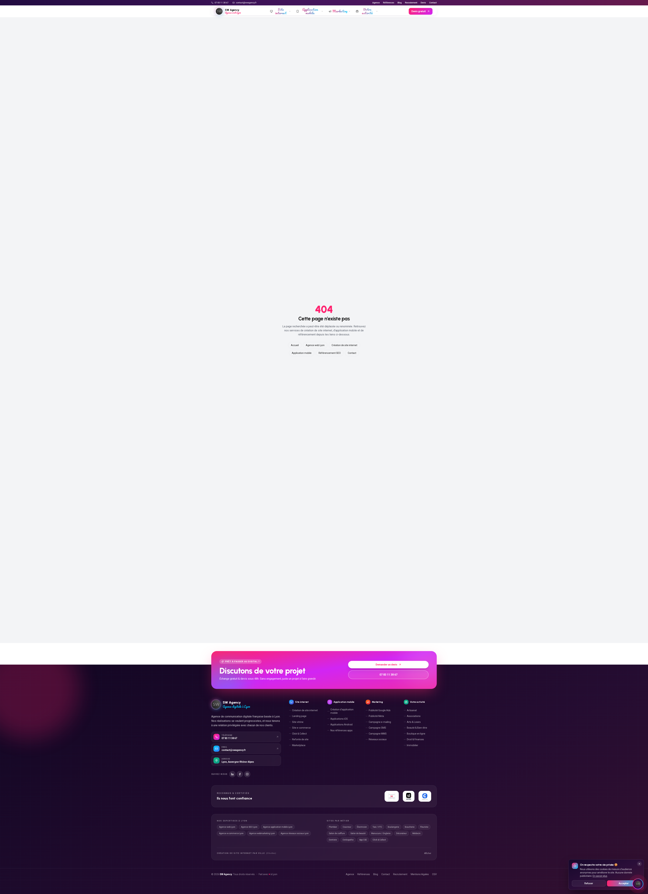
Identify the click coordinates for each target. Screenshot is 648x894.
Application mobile (302, 353)
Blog (400, 3)
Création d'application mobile (342, 711)
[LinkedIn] (232, 774)
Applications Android (341, 724)
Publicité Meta (376, 716)
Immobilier (412, 745)
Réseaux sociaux (378, 739)
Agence (376, 3)
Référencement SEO (330, 353)
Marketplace (298, 745)
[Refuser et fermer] (639, 863)
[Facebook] (240, 774)
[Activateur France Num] (392, 796)
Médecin (416, 833)
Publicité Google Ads (379, 710)
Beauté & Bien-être (417, 727)
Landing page (299, 716)
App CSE (363, 840)
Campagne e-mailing (380, 722)
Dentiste (333, 840)
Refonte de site (300, 739)
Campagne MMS (378, 733)
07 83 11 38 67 (221, 3)
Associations (414, 716)
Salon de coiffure (337, 833)
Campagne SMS (377, 727)
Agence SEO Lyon (249, 827)
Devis (423, 3)
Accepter (624, 883)
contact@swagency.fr (246, 3)
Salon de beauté (358, 833)
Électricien (362, 827)
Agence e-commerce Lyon (231, 833)
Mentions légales (420, 874)
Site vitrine (297, 722)
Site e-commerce (301, 727)
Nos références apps (341, 730)
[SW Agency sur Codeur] (424, 796)
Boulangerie (393, 827)
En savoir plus (600, 876)
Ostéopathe (348, 840)
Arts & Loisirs (414, 722)
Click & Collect (299, 733)
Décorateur (401, 833)
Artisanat (412, 710)
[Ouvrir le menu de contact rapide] (637, 883)
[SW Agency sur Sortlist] (409, 796)
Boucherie (409, 827)
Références (388, 3)
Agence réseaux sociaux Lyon (295, 833)
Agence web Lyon (315, 345)
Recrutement (411, 3)
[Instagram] (247, 774)
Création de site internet (344, 345)
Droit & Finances (415, 739)
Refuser (588, 883)
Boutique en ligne (416, 733)
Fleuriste (424, 827)
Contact (433, 3)
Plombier (333, 827)
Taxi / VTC (377, 827)
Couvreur (347, 827)
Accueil (295, 345)
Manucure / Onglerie (380, 833)
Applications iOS (339, 718)
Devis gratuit (418, 11)
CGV (434, 874)
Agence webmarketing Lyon (262, 833)
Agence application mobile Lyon (277, 827)
